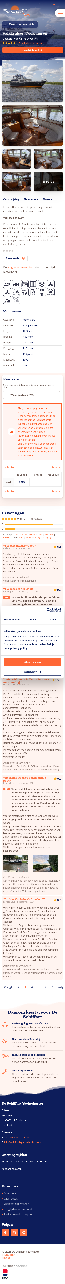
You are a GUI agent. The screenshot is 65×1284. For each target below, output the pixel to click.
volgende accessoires (21, 267)
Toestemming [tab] (12, 619)
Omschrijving (11, 199)
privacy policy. (19, 648)
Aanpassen (30, 671)
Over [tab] (53, 619)
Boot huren (11, 1193)
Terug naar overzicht (22, 24)
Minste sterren (36, 534)
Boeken (47, 199)
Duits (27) (46, 537)
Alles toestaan (32, 662)
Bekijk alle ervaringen (30, 43)
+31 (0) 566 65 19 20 (16, 1137)
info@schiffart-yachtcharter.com (22, 1142)
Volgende (60, 987)
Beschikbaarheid (33, 50)
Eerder (10, 467)
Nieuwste (49, 534)
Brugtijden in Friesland (18, 1209)
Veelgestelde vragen (16, 1204)
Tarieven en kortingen (18, 1214)
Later (55, 467)
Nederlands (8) (33, 537)
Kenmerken (31, 199)
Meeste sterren (20, 534)
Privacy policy (8, 1254)
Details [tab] (32, 619)
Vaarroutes (11, 1198)
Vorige (6, 987)
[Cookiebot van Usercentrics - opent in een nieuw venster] (46, 610)
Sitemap (6, 1257)
